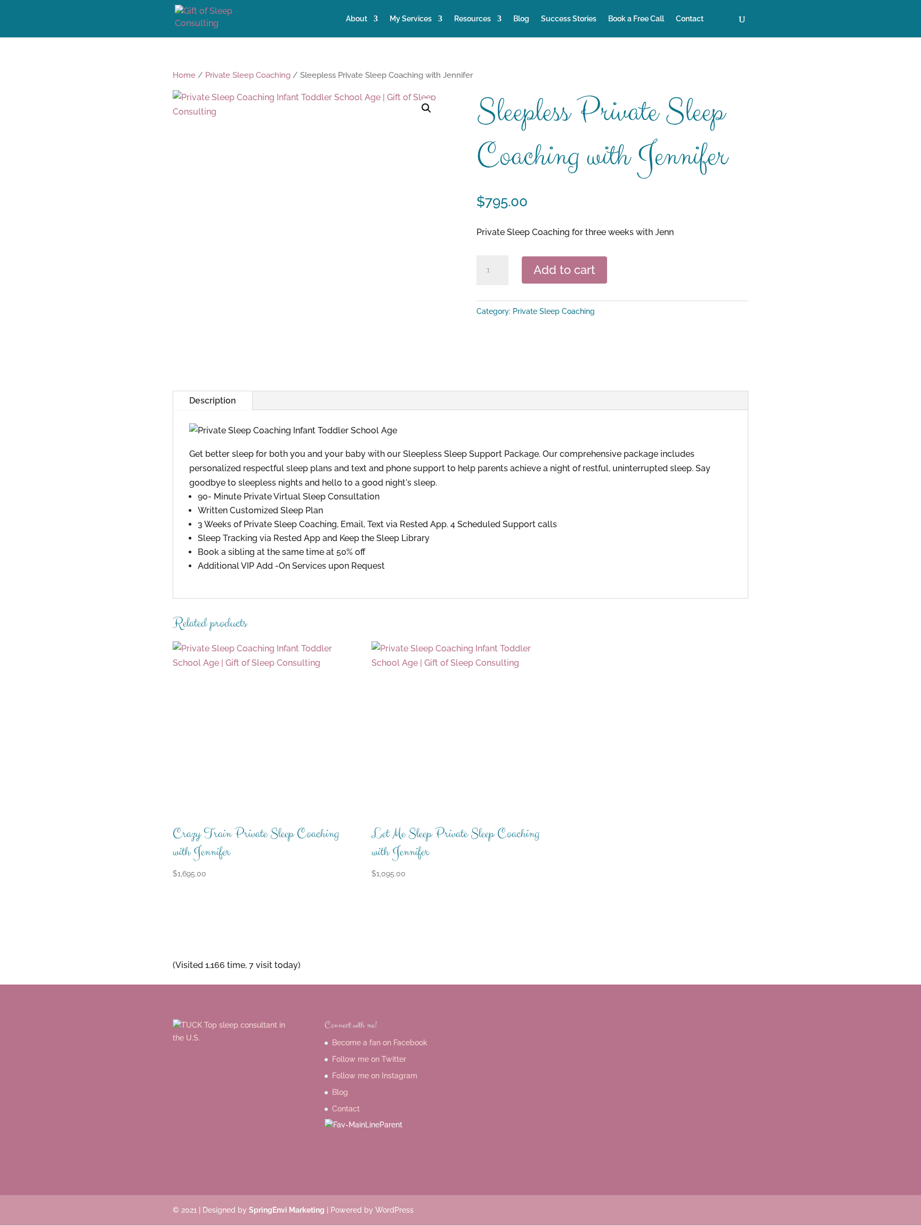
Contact (690, 19)
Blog (521, 19)
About (356, 19)
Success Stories (568, 19)
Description (212, 401)
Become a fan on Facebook (379, 1042)
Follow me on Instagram (374, 1075)
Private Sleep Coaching (247, 74)
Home (184, 74)
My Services (411, 19)
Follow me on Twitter (369, 1059)
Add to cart (564, 270)
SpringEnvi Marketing (287, 1210)
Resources (472, 19)
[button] (426, 108)
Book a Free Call (636, 19)
